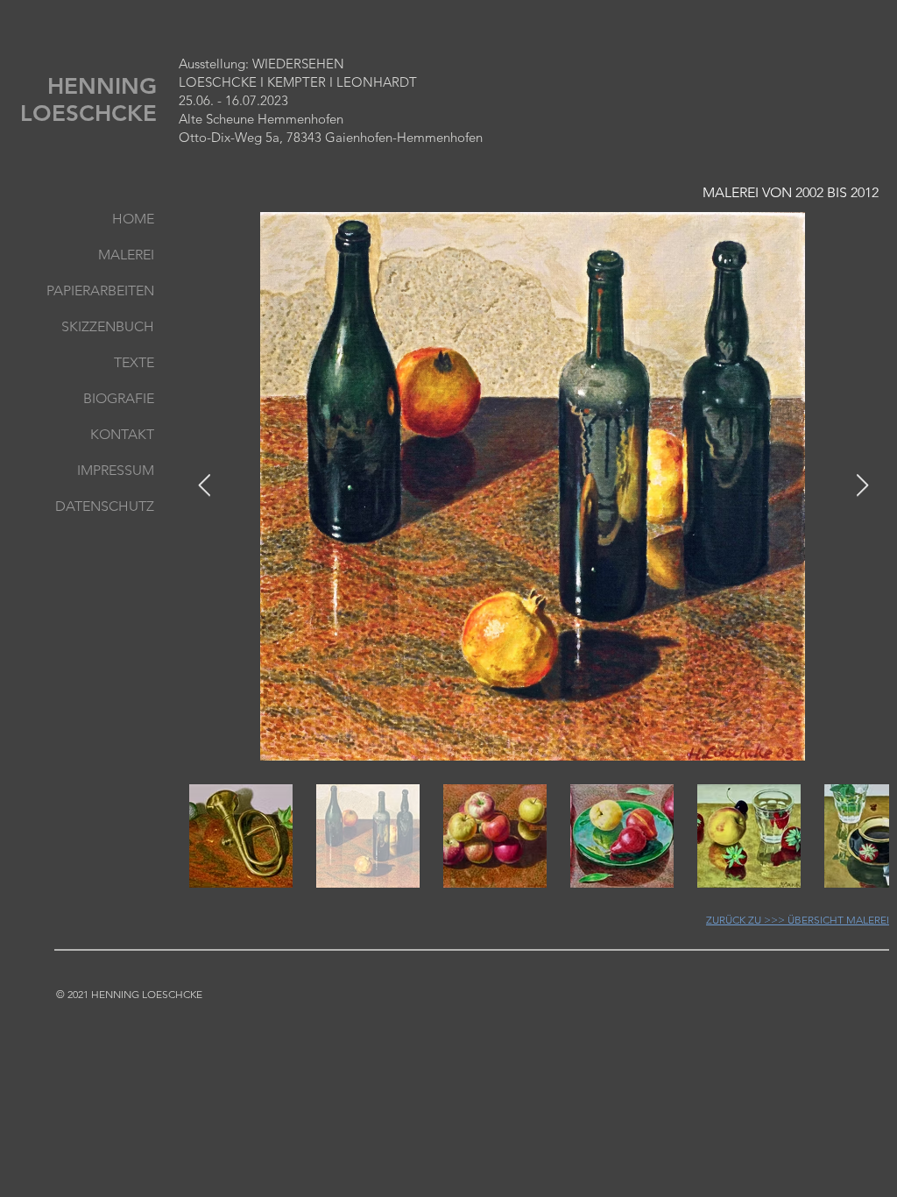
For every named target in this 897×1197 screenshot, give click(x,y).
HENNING (105, 86)
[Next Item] (862, 486)
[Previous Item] (204, 486)
